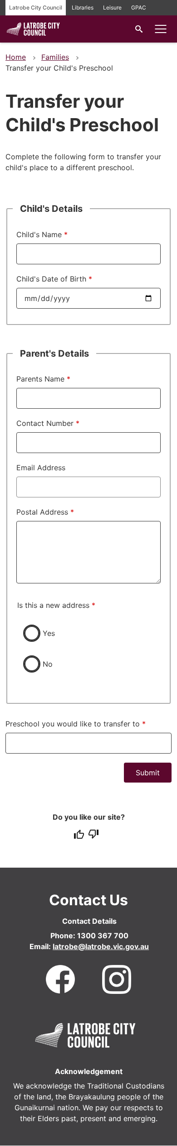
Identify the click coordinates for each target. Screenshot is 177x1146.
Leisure (112, 7)
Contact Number (45, 423)
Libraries (82, 7)
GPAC (138, 7)
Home (15, 57)
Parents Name (40, 378)
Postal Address (42, 511)
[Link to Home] (85, 1034)
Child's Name (39, 234)
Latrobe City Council (35, 7)
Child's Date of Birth (51, 278)
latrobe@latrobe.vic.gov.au (101, 946)
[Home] (33, 34)
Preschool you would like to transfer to (72, 723)
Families (55, 57)
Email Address (40, 467)
